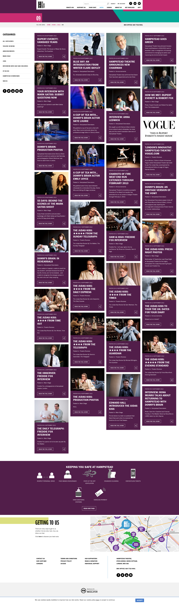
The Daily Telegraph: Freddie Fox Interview (50, 431)
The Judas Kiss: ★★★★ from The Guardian (120, 350)
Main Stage (7, 56)
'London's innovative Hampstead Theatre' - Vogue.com (159, 150)
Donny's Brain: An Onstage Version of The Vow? (158, 190)
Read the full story (45, 56)
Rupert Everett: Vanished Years (47, 40)
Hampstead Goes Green (156, 40)
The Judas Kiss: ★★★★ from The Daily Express (84, 289)
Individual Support (92, 563)
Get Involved (129, 7)
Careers (39, 563)
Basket (113, 3)
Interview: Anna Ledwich (119, 118)
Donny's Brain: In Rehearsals (48, 260)
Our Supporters (91, 558)
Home (49, 25)
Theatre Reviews (9, 46)
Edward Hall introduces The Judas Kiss (123, 405)
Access (63, 563)
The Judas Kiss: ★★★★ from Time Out (49, 320)
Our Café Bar (41, 561)
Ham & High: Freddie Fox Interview (122, 238)
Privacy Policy (66, 561)
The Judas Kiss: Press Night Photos (159, 251)
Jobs (4, 61)
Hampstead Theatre (41, 4)
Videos (109, 7)
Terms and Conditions (69, 558)
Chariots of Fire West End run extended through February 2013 (121, 178)
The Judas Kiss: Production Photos (86, 398)
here (97, 600)
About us (118, 7)
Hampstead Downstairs (11, 76)
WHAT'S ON (70, 7)
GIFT (139, 7)
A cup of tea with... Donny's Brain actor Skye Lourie (86, 118)
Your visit (92, 7)
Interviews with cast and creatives (15, 66)
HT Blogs (6, 71)
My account (121, 3)
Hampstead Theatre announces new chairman (122, 64)
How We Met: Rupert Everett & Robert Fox (159, 96)
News (101, 7)
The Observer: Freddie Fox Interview (46, 376)
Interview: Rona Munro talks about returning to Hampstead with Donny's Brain (158, 398)
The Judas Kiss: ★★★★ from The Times (120, 294)
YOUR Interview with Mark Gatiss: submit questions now (50, 94)
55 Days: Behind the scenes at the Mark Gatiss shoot (50, 203)
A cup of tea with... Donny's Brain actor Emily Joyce (86, 175)
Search (108, 3)
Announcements (8, 51)
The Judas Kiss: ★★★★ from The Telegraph (84, 344)
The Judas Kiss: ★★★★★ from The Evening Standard (157, 362)
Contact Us (40, 558)
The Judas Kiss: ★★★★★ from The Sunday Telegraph (85, 233)
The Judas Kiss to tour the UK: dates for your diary (157, 309)
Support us (81, 7)
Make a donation (91, 561)
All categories (8, 41)
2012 (58, 25)
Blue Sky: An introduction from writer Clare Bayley (86, 64)
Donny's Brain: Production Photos (50, 148)
